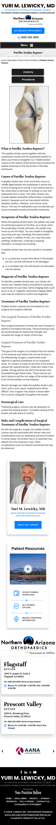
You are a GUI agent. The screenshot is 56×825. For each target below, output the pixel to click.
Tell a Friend (27, 801)
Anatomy (28, 72)
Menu (24, 45)
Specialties (12, 60)
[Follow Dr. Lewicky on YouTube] (25, 773)
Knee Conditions (31, 60)
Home (3, 60)
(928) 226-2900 (30, 37)
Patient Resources (28, 548)
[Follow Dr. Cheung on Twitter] (30, 773)
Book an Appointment (31, 682)
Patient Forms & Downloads (30, 593)
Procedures (28, 79)
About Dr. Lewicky (28, 525)
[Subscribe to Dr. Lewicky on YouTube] (35, 773)
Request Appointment (30, 31)
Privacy (33, 798)
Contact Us (43, 801)
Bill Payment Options (28, 606)
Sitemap (45, 798)
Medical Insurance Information (32, 619)
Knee (21, 60)
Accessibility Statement (28, 804)
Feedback (11, 801)
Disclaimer (20, 798)
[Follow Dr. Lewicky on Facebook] (21, 773)
